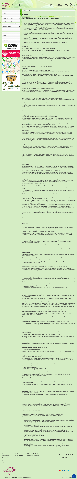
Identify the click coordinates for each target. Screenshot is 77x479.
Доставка (37, 0)
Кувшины (4, 35)
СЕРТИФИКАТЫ (18, 457)
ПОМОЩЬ (4, 13)
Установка (8, 0)
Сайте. (40, 112)
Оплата (32, 0)
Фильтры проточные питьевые (9, 15)
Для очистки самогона (7, 32)
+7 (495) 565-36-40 (71, 0)
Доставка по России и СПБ (25, 0)
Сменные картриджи (7, 26)
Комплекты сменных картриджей (9, 23)
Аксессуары (5, 37)
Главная (24, 10)
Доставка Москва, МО (15, 0)
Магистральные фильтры (8, 21)
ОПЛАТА (16, 453)
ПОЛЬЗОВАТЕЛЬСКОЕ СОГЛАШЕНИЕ (33, 455)
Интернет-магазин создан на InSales (68, 477)
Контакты (41, 0)
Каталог (3, 0)
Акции (4, 10)
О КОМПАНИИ (17, 451)
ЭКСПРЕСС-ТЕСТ (6, 40)
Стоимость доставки (28, 123)
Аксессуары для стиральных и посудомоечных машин (9, 29)
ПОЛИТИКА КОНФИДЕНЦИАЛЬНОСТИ (33, 453)
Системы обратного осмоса (8, 18)
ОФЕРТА (28, 451)
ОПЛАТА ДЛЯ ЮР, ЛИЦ (19, 455)
